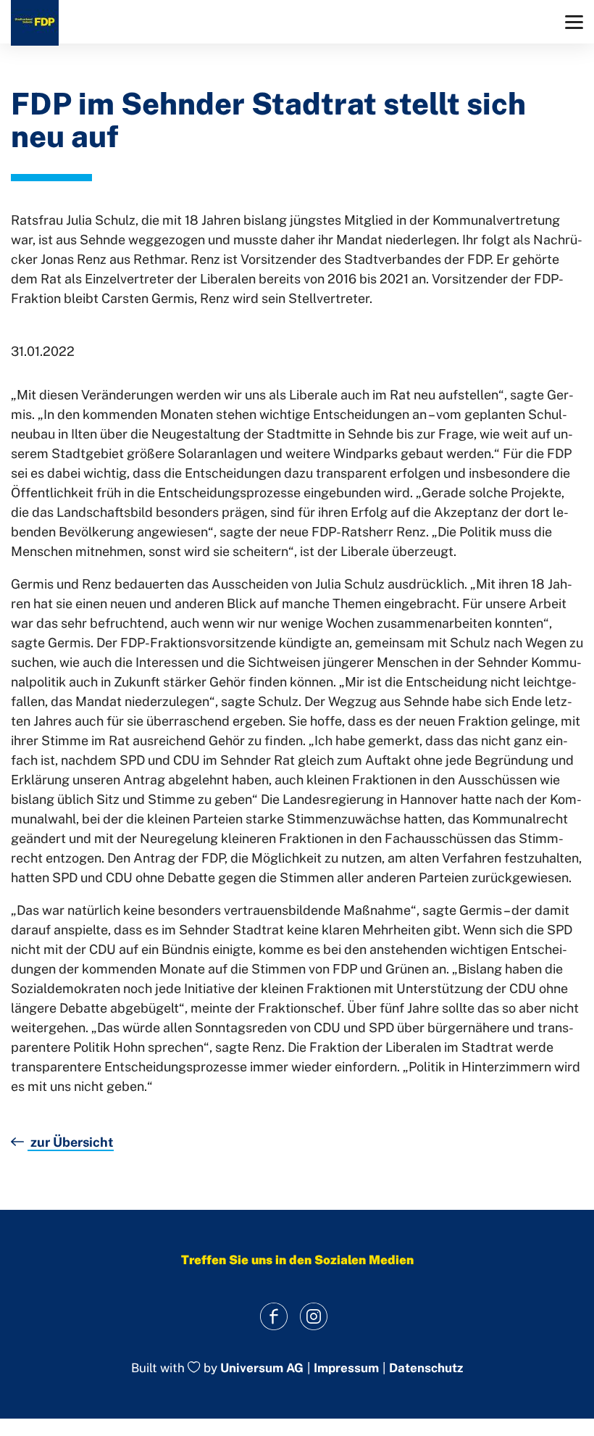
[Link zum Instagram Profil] (313, 1316)
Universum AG (262, 1368)
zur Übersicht (71, 1142)
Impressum (346, 1368)
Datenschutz (426, 1368)
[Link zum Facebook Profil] (273, 1316)
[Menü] (574, 22)
